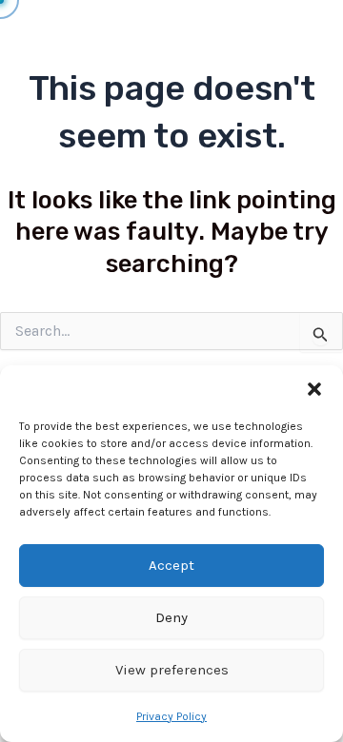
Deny (171, 617)
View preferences (172, 669)
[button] (314, 389)
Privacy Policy (171, 716)
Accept (171, 565)
